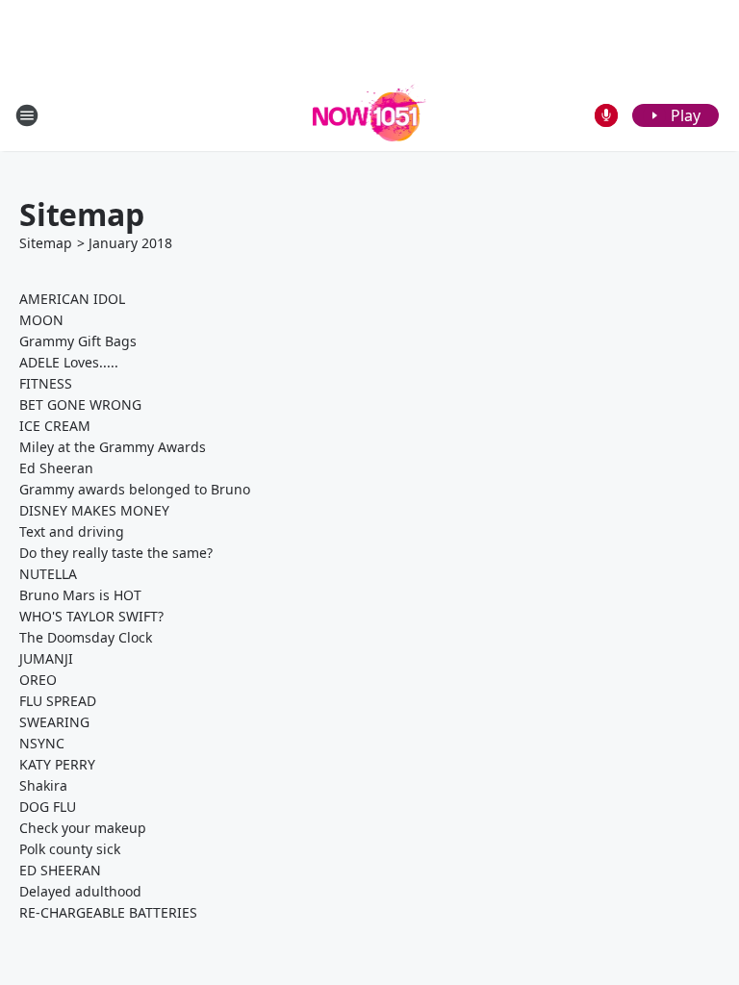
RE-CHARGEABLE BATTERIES (108, 912)
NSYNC (41, 743)
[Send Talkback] (606, 115)
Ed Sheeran (56, 468)
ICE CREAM (54, 426)
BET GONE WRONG (80, 404)
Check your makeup (82, 828)
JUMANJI (46, 658)
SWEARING (54, 722)
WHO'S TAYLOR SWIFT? (91, 616)
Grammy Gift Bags (78, 341)
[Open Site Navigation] (26, 115)
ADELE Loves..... (68, 362)
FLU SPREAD (57, 701)
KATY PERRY (57, 764)
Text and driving (71, 531)
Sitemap (45, 243)
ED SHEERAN (60, 870)
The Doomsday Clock (85, 637)
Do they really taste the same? (116, 552)
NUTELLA (48, 574)
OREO (38, 679)
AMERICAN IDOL (72, 299)
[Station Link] (370, 115)
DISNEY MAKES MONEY (94, 510)
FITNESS (45, 383)
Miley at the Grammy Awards (112, 447)
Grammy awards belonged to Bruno (134, 489)
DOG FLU (47, 806)
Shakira (43, 785)
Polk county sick (69, 849)
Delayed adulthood (80, 891)
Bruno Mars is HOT (80, 595)
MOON (41, 320)
